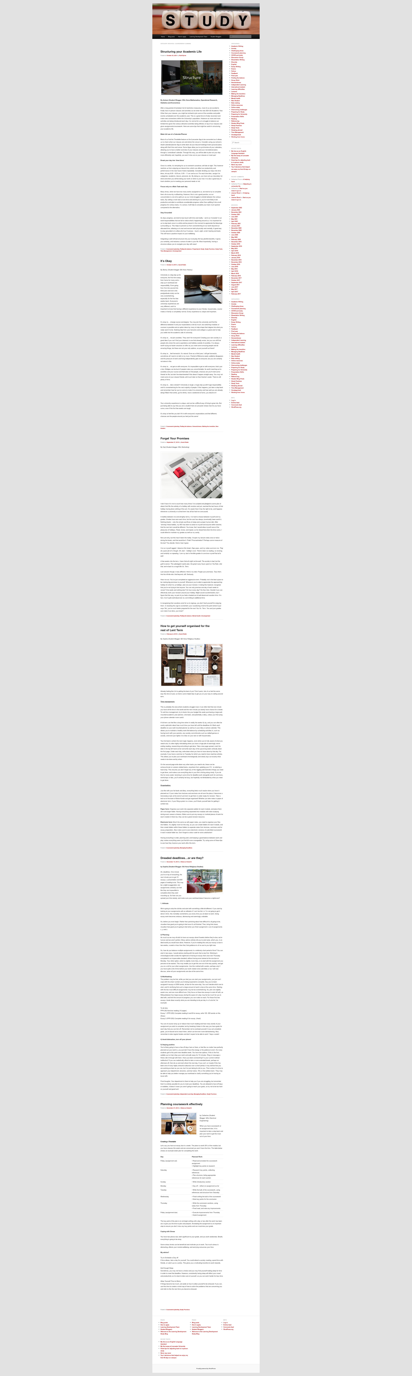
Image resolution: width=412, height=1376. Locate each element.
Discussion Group (237, 57)
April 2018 (234, 271)
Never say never (236, 165)
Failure (233, 71)
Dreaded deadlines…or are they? (182, 858)
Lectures (234, 91)
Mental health (196, 616)
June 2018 (234, 266)
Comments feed (236, 405)
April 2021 (234, 221)
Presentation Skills (237, 116)
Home (163, 37)
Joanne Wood (235, 193)
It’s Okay (166, 261)
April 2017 (234, 292)
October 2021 (235, 214)
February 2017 (236, 294)
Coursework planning (172, 249)
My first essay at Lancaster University (173, 1346)
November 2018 (236, 262)
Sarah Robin (182, 265)
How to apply (182, 37)
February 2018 (236, 276)
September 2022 (236, 208)
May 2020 (234, 237)
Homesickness (197, 426)
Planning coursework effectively (181, 1104)
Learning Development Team (198, 37)
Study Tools (218, 249)
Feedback (234, 73)
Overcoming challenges (239, 110)
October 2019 (235, 244)
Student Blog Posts (237, 123)
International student (238, 87)
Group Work (235, 80)
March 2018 (235, 273)
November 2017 (236, 278)
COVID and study (237, 55)
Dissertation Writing (238, 60)
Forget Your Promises (175, 438)
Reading (234, 119)
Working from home (238, 137)
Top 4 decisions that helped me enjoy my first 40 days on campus (241, 169)
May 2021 (234, 219)
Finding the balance (186, 249)
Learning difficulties (238, 89)
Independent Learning (186, 1094)
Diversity (234, 62)
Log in (233, 400)
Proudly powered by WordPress (206, 1368)
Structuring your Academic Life (181, 51)
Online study (235, 107)
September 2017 (236, 282)
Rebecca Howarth (186, 862)
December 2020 (236, 228)
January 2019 (235, 257)
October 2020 (235, 232)
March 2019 (235, 253)
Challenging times (237, 51)
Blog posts (171, 37)
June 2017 (234, 287)
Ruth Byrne (182, 55)
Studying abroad (236, 130)
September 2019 (236, 246)
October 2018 (235, 264)
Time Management (166, 251)
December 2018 (236, 260)
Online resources (237, 105)
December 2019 (236, 242)
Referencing (235, 121)
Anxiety (233, 48)
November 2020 (236, 230)
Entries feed (235, 403)
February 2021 (236, 223)
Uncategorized (176, 251)
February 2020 (236, 239)
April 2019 (234, 251)
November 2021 (236, 212)
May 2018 (234, 269)
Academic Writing (237, 46)
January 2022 (235, 210)
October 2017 (235, 280)
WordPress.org (236, 407)
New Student (235, 101)
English (233, 64)
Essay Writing (236, 66)
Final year (234, 76)
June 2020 (234, 235)
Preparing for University (239, 114)
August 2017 (235, 285)
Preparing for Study (198, 249)
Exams (233, 69)
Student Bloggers (216, 37)
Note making (235, 103)
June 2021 (234, 217)
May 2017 (234, 289)
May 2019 (234, 248)
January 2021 (235, 226)
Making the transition (208, 426)
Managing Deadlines (186, 848)
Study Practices (210, 249)
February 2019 (236, 255)
